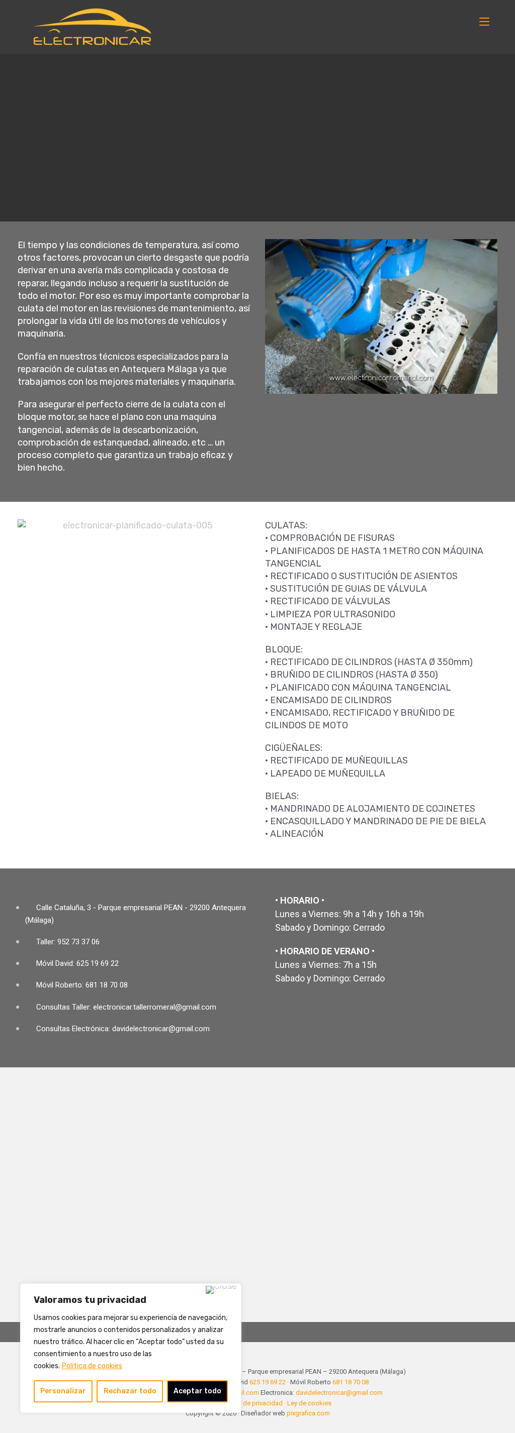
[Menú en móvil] (484, 21)
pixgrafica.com (308, 1413)
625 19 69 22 (267, 1382)
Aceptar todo (197, 1391)
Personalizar (63, 1391)
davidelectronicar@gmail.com (339, 1392)
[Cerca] (221, 1290)
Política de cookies (92, 1366)
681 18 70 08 (350, 1382)
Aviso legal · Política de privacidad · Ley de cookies (257, 1403)
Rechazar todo (130, 1391)
